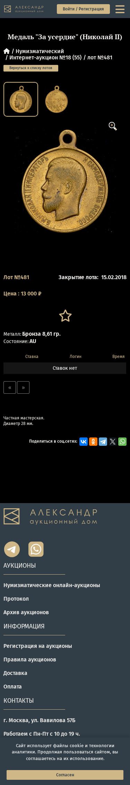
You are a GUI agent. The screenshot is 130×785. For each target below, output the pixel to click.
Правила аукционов (29, 659)
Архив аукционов (26, 612)
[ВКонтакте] (83, 441)
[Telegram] (103, 441)
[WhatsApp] (122, 441)
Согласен (65, 775)
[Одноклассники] (93, 441)
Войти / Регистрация (83, 9)
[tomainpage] (24, 9)
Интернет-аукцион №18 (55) (45, 57)
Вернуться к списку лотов (30, 68)
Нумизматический (40, 51)
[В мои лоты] (65, 316)
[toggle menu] (120, 9)
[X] (113, 441)
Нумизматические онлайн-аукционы (51, 585)
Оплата (12, 686)
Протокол (16, 598)
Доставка (15, 673)
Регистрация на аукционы (37, 646)
